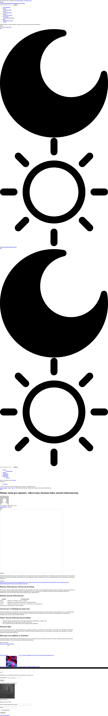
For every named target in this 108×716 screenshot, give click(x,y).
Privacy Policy (19, 0)
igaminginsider (3, 507)
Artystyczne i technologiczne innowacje (44, 582)
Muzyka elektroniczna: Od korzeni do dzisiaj (10, 582)
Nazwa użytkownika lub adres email (8, 704)
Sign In (14, 480)
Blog (1, 489)
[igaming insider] (12, 3)
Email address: (3, 677)
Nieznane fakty (6, 583)
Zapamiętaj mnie (5, 710)
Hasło (1, 707)
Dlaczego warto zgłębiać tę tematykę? (19, 583)
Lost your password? (5, 715)
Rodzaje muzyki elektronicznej (28, 582)
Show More (8, 27)
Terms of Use (28, 0)
